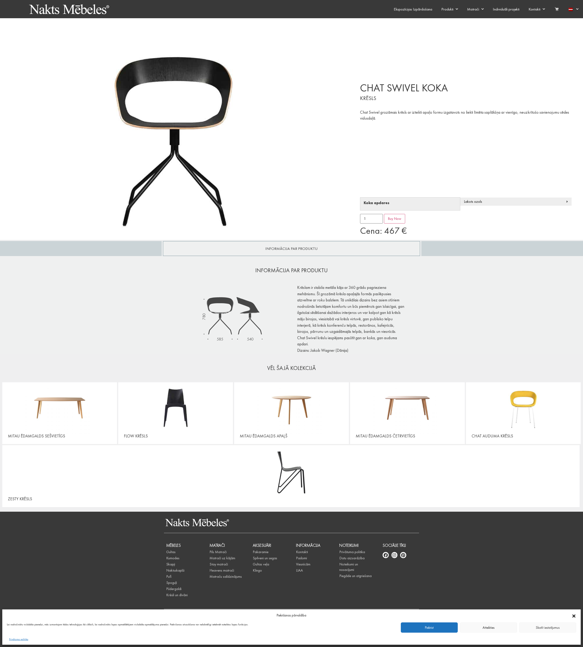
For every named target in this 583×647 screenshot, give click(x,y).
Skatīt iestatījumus (548, 627)
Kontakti (534, 9)
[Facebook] (386, 555)
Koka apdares (376, 203)
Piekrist (429, 627)
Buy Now (394, 218)
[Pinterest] (403, 555)
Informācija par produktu (291, 248)
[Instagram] (394, 555)
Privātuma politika (18, 639)
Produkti (447, 9)
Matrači (473, 9)
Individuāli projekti (506, 9)
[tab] (291, 248)
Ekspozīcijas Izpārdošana (413, 9)
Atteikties (488, 627)
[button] (574, 615)
